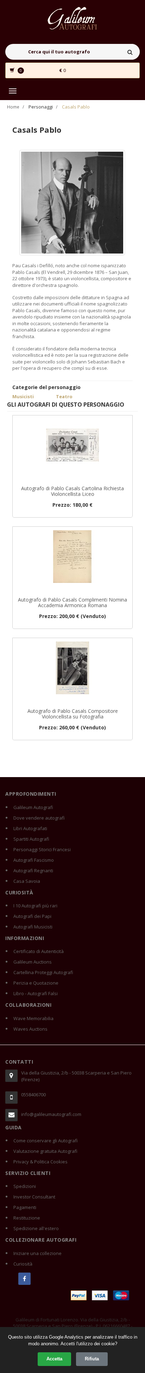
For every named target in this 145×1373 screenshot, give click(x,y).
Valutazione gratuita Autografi (45, 1151)
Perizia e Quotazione (35, 983)
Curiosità (22, 1264)
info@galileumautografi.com (51, 1114)
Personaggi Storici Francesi (42, 849)
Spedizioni (24, 1186)
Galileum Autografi (33, 807)
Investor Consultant (34, 1197)
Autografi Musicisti (32, 927)
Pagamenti (24, 1207)
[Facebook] (24, 1279)
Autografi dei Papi (32, 916)
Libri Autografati (30, 828)
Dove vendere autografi (39, 818)
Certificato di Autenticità (38, 951)
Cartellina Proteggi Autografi (43, 972)
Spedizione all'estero (36, 1228)
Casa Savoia (26, 881)
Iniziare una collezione (37, 1253)
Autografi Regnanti (33, 870)
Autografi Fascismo (33, 860)
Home (13, 107)
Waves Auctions (30, 1029)
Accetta (54, 1358)
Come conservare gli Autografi (45, 1140)
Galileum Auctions (32, 962)
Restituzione (26, 1218)
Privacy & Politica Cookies (40, 1161)
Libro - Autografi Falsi (35, 993)
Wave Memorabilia (33, 1018)
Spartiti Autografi (31, 839)
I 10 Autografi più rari (35, 905)
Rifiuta (92, 1358)
